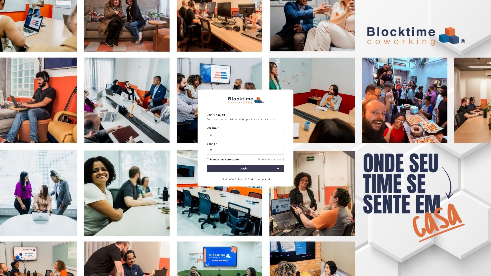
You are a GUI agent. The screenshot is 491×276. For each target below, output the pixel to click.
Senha (212, 144)
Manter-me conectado (224, 159)
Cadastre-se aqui (259, 179)
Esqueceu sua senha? (271, 159)
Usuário (213, 128)
